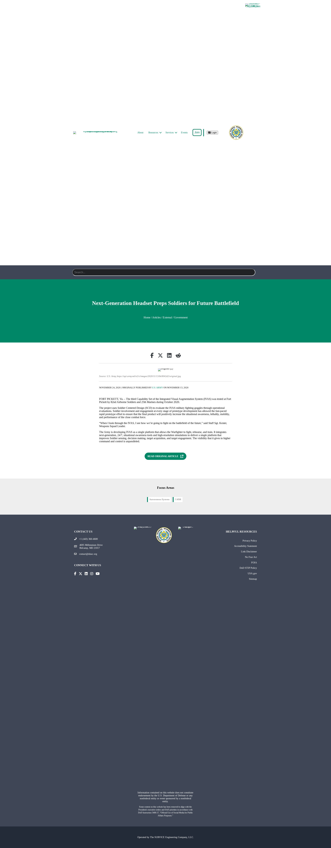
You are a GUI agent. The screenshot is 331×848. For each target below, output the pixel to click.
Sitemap (253, 579)
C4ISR (178, 499)
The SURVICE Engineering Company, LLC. (172, 837)
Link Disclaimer (249, 551)
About (140, 132)
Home (147, 317)
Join (197, 132)
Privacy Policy (250, 540)
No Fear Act (251, 557)
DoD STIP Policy (248, 567)
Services (170, 132)
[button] (160, 132)
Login (214, 132)
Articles (156, 317)
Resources (153, 132)
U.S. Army (157, 387)
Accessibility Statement (245, 546)
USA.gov (252, 573)
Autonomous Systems (159, 499)
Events (184, 132)
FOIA (254, 562)
